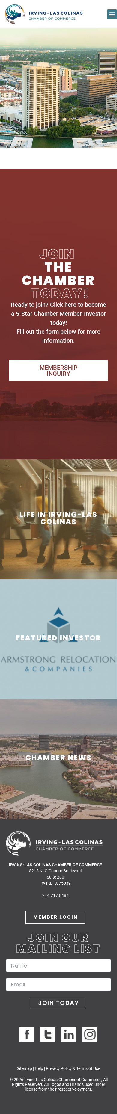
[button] (112, 14)
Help (39, 1068)
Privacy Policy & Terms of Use (73, 1068)
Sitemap (24, 1068)
